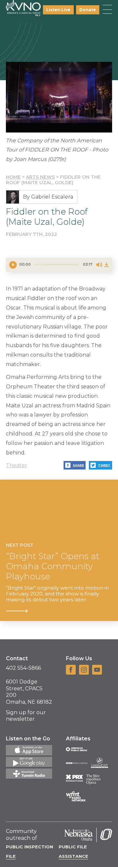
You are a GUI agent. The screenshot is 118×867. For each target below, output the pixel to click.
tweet (104, 465)
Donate (87, 9)
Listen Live (58, 9)
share (78, 465)
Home (13, 177)
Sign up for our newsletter (26, 715)
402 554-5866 (23, 668)
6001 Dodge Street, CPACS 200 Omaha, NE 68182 (29, 692)
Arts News (40, 177)
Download (106, 264)
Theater (16, 465)
